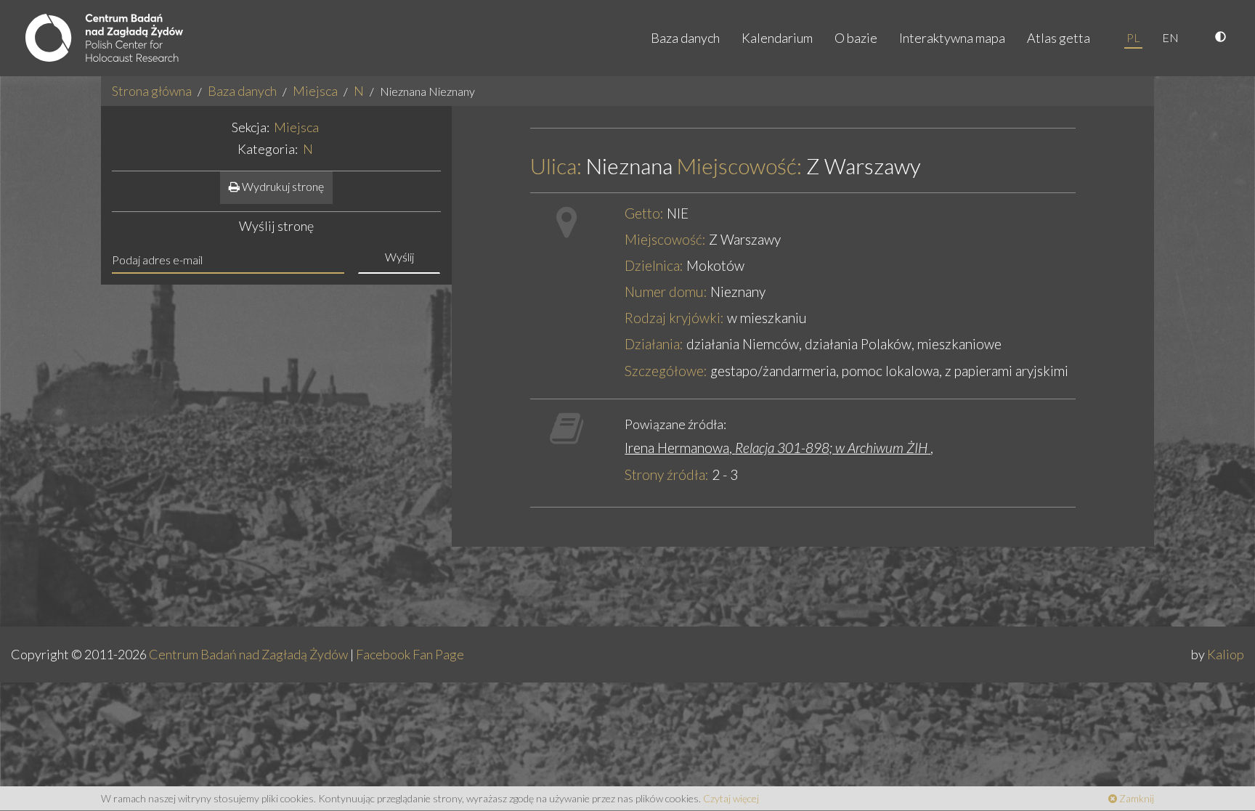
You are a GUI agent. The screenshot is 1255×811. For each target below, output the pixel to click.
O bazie (855, 38)
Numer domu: (666, 291)
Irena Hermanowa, (776, 447)
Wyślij (399, 257)
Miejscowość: (739, 166)
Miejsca (315, 91)
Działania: (654, 343)
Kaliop (1225, 654)
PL (1133, 37)
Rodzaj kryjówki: (674, 317)
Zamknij (1135, 798)
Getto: (644, 213)
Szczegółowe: (666, 370)
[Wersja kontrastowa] (1222, 38)
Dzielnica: (654, 265)
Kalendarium (777, 38)
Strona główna (152, 91)
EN (1170, 37)
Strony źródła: (667, 474)
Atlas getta (1058, 38)
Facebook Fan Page (410, 654)
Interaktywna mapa (952, 38)
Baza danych (685, 38)
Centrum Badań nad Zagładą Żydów (248, 654)
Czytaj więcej (731, 798)
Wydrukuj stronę (282, 186)
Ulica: (556, 166)
